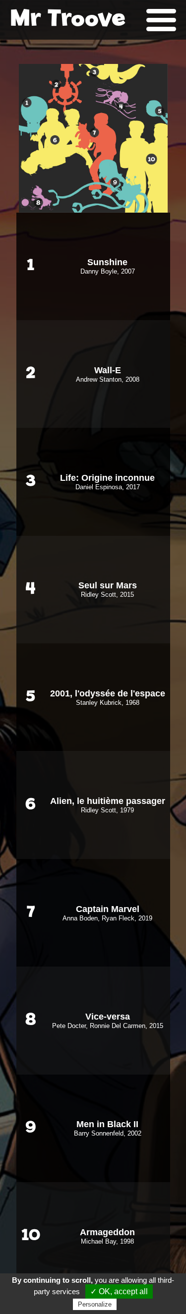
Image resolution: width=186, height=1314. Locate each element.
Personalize (95, 1304)
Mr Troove (67, 20)
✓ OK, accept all (119, 1291)
